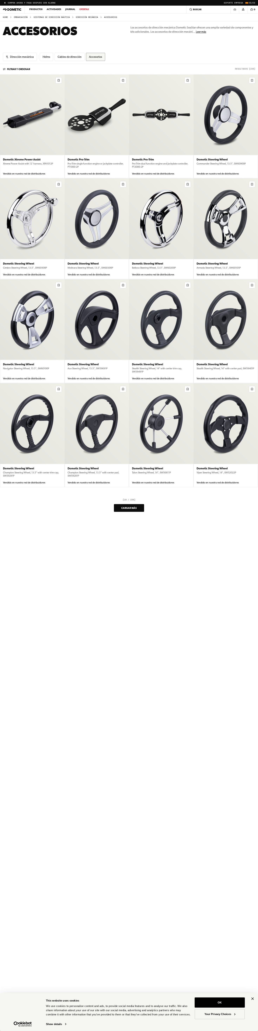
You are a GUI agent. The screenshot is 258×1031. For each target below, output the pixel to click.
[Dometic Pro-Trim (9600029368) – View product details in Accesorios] (161, 126)
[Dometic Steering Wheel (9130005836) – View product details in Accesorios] (32, 435)
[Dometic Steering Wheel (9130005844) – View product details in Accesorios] (161, 228)
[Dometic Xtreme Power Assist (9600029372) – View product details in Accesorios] (32, 126)
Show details (54, 1024)
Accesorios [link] (110, 17)
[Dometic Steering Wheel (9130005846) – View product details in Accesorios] (32, 228)
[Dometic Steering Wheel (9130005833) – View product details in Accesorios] (161, 435)
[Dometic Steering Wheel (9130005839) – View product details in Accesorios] (161, 331)
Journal (70, 9)
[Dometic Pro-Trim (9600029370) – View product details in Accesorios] (97, 126)
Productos (35, 9)
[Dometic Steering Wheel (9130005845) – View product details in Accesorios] (97, 228)
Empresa (238, 3)
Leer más (201, 31)
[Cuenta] (243, 9)
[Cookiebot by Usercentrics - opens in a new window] (22, 1024)
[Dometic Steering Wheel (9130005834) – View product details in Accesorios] (97, 435)
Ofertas (84, 9)
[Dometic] (12, 9)
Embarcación (21, 17)
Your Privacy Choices (217, 1013)
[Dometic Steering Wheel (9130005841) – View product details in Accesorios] (97, 331)
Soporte (228, 3)
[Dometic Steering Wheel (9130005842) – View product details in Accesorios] (32, 331)
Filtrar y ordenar (18, 69)
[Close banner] (252, 998)
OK (220, 1002)
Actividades (54, 9)
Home (5, 17)
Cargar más (129, 508)
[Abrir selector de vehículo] (234, 9)
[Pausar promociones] (5, 3)
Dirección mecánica (87, 17)
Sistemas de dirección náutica (52, 17)
